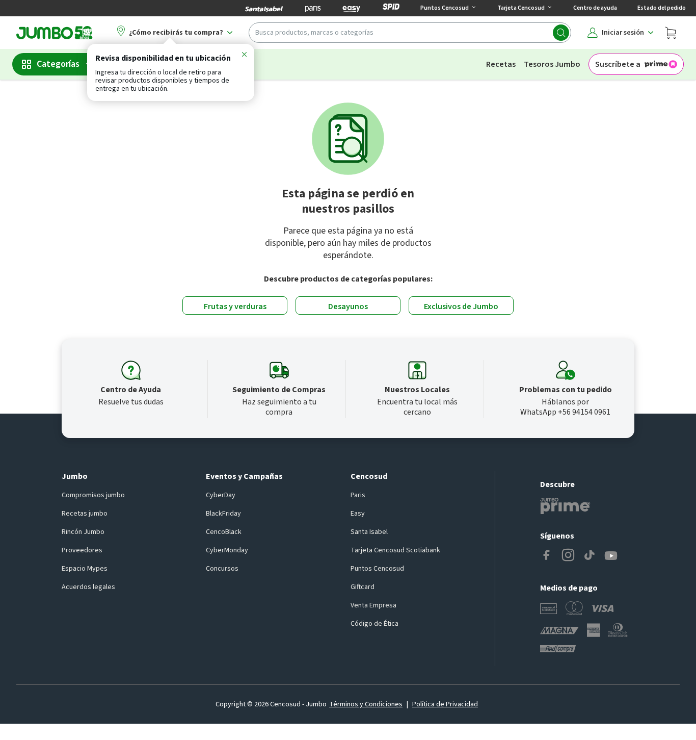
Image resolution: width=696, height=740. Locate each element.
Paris (358, 495)
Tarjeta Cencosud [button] (521, 8)
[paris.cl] (313, 8)
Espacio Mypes (85, 569)
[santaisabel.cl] (264, 8)
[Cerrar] (244, 56)
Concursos (222, 569)
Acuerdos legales (88, 587)
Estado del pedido (661, 8)
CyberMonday (227, 550)
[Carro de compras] (670, 32)
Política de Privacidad (445, 704)
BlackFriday (223, 513)
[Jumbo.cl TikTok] (589, 556)
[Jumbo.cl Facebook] (546, 556)
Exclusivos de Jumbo (461, 306)
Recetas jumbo (85, 513)
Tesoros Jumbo (552, 64)
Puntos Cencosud (377, 569)
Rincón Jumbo (83, 532)
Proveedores (82, 550)
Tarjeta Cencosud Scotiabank (395, 550)
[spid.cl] (391, 8)
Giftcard (362, 587)
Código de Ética (374, 624)
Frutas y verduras (235, 306)
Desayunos (348, 306)
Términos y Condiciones (366, 704)
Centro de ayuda (595, 8)
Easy (358, 513)
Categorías (58, 64)
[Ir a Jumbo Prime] (565, 506)
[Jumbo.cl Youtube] (611, 556)
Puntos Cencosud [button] (444, 8)
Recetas (501, 64)
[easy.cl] (351, 8)
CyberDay (220, 495)
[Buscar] (561, 32)
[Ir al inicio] (54, 32)
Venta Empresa (373, 605)
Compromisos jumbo (93, 495)
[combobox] (410, 32)
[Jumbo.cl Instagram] (568, 556)
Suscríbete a (617, 64)
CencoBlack (224, 532)
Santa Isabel (369, 532)
